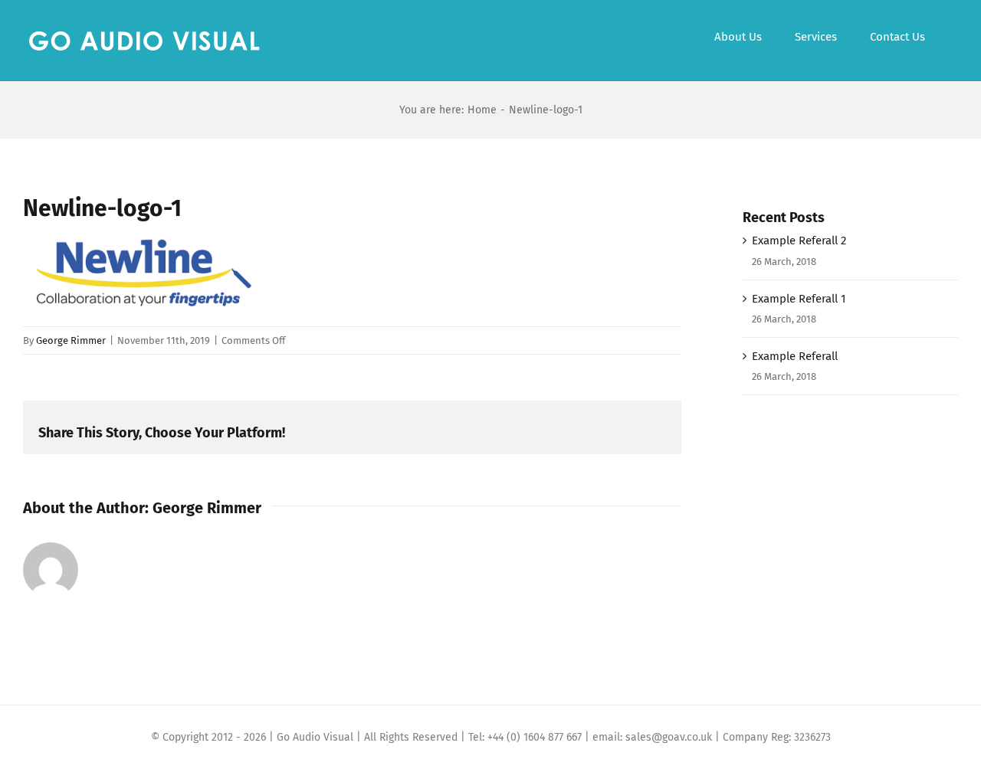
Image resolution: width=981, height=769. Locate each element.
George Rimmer (71, 340)
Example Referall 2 (799, 240)
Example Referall (795, 356)
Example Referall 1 (799, 299)
